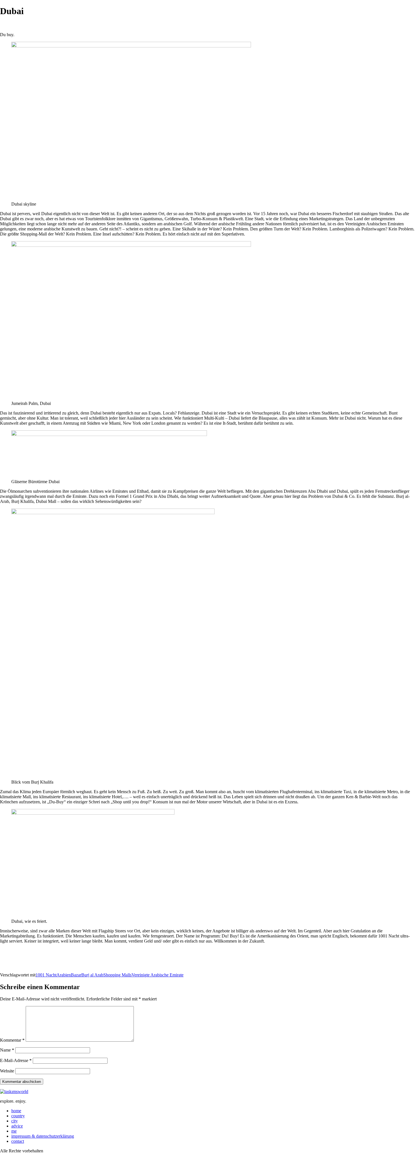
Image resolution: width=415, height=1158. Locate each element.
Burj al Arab (92, 974)
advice (17, 1126)
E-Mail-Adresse (16, 1060)
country (18, 1115)
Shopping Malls (117, 974)
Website (7, 1070)
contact (17, 1141)
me (14, 1131)
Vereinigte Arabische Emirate (158, 974)
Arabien (63, 974)
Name (7, 1050)
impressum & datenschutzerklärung (42, 1136)
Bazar (76, 974)
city (14, 1120)
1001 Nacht (46, 974)
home (16, 1110)
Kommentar (12, 1040)
